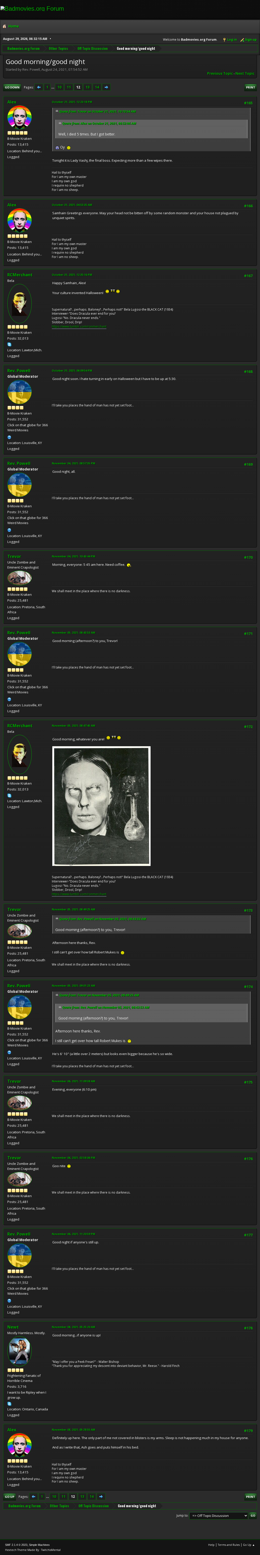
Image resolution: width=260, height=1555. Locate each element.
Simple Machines (39, 1544)
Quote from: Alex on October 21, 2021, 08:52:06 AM (99, 123)
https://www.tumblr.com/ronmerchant (79, 326)
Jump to (182, 1515)
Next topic (244, 73)
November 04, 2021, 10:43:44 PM (73, 556)
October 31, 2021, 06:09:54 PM (72, 370)
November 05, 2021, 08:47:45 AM (73, 725)
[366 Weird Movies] (9, 436)
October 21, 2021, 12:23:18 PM (72, 102)
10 (59, 87)
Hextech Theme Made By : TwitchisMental (33, 1550)
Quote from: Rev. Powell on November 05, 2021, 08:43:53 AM (102, 919)
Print (250, 87)
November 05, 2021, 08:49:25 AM (73, 909)
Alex (11, 102)
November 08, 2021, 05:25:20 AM (73, 1327)
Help (211, 1545)
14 (97, 87)
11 (69, 87)
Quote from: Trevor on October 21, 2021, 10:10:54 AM (97, 111)
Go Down (12, 87)
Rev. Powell (18, 370)
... (53, 87)
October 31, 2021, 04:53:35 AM (72, 205)
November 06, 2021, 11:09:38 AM (73, 1081)
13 (88, 87)
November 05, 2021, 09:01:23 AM (73, 985)
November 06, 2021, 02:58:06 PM (73, 1158)
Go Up (9, 1497)
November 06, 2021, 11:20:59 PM (73, 1234)
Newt (13, 1327)
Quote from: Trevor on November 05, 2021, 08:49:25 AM (99, 995)
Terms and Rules (229, 1545)
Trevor (14, 556)
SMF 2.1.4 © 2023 (16, 1544)
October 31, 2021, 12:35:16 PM (72, 275)
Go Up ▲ (249, 1545)
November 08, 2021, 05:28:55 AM (73, 1429)
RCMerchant (19, 275)
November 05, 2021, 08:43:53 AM (73, 632)
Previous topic (220, 73)
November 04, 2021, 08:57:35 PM (73, 463)
